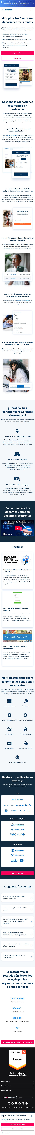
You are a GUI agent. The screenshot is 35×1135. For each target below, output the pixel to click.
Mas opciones (5, 1133)
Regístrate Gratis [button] (17, 53)
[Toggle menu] (31, 10)
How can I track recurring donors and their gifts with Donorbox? (16, 945)
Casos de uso (6, 1086)
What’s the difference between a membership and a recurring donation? (14, 934)
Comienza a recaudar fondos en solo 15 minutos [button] (17, 1042)
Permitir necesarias (17, 1129)
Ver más (23, 1121)
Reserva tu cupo (22, 5)
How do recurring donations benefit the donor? (15, 909)
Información (5, 1081)
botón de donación (12, 135)
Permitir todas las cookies (17, 1124)
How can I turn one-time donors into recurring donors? (14, 956)
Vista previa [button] (17, 58)
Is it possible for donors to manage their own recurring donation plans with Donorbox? (15, 921)
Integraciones (6, 1090)
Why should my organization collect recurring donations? (14, 898)
